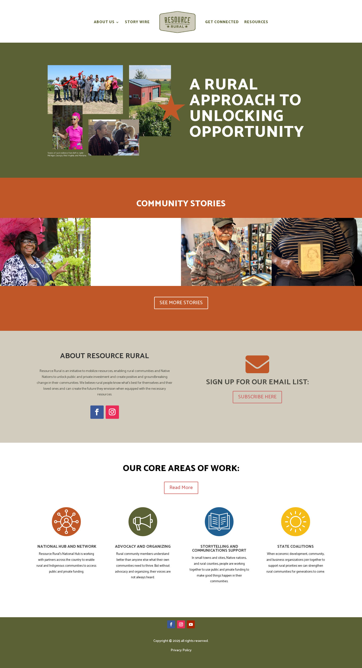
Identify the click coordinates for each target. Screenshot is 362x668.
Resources (256, 22)
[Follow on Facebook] (97, 412)
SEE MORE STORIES (181, 303)
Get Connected (222, 22)
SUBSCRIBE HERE (257, 397)
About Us (104, 22)
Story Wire (137, 22)
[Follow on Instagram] (112, 412)
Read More (181, 488)
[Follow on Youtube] (191, 624)
